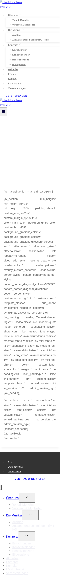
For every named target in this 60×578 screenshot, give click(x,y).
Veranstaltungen (17, 88)
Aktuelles (13, 69)
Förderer (13, 74)
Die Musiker (14, 515)
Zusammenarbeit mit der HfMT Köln (30, 40)
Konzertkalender (21, 55)
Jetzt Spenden (16, 95)
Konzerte (12, 536)
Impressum (14, 471)
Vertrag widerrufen (30, 478)
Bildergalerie (19, 64)
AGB (10, 462)
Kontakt (12, 78)
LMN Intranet (15, 83)
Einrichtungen (19, 50)
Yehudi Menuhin (20, 20)
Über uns (12, 498)
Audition (16, 35)
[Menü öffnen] (3, 111)
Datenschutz (15, 466)
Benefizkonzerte (20, 59)
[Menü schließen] (1, 487)
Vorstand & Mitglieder (23, 25)
